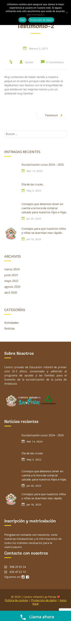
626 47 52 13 (18, 572)
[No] (66, 12)
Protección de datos (44, 600)
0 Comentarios (55, 62)
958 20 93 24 (18, 567)
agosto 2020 (12, 287)
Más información (35, 14)
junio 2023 (11, 275)
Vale (22, 19)
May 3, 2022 (34, 190)
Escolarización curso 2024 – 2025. (43, 165)
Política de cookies (16, 600)
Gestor (29, 62)
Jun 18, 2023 (34, 239)
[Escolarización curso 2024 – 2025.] (11, 169)
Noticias (9, 328)
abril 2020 (10, 292)
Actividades (11, 323)
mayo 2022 (11, 281)
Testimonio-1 (51, 118)
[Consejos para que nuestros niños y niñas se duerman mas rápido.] (11, 233)
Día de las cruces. (32, 184)
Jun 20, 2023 (34, 218)
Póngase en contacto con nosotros (26, 535)
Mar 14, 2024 (35, 171)
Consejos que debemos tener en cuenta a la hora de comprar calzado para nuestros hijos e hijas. (44, 208)
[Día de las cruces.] (11, 189)
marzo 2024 (11, 269)
